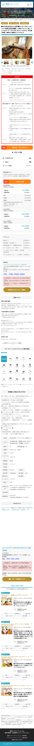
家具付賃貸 (28, 68)
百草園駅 (21, 443)
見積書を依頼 (20, 182)
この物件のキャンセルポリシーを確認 (11, 343)
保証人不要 (14, 68)
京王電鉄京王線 (13, 441)
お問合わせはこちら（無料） (17, 290)
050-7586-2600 (17, 274)
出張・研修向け (17, 71)
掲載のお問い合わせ (17, 739)
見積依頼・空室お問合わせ (20, 147)
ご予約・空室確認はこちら (18, 579)
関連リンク (10, 735)
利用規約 (24, 735)
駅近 (3, 68)
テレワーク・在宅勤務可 (7, 73)
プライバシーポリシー (12, 737)
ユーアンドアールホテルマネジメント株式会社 (14, 264)
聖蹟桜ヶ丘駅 (22, 441)
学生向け (4, 71)
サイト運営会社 (23, 737)
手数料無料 (7, 68)
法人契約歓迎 (10, 71)
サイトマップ (17, 735)
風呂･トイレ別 (21, 68)
